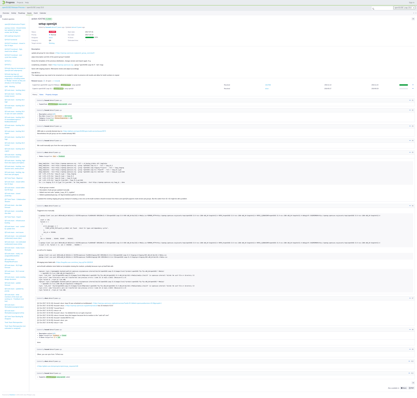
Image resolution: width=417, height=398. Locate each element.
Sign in (411, 2)
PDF (412, 388)
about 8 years (54, 373)
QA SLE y (8, 64)
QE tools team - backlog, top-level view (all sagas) (15, 173)
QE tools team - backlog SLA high (14, 101)
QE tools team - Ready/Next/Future (11, 260)
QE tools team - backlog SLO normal (15, 144)
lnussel (48, 27)
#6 (412, 206)
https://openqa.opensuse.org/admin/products (81, 305)
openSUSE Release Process (13, 7)
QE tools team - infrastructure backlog (15, 222)
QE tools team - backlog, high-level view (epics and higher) (15, 162)
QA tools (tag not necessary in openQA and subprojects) (15, 69)
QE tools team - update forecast (13, 284)
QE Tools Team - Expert (13, 217)
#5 (412, 152)
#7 (412, 298)
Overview (6, 13)
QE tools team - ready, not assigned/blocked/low (14, 255)
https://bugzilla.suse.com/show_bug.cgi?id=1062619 (75, 262)
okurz (51, 37)
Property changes (52, 94)
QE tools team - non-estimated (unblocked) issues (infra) (15, 243)
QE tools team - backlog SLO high (15, 138)
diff (54, 114)
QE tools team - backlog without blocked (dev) (13, 156)
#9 (412, 349)
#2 (412, 110)
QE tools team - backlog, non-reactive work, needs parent (15, 167)
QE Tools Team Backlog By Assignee (14, 318)
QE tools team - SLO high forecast (13, 266)
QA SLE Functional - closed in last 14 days (15, 44)
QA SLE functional (11, 39)
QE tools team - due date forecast (13, 206)
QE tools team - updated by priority (14, 290)
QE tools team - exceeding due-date (14, 212)
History (34, 94)
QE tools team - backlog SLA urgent (14, 132)
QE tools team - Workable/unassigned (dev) (14, 306)
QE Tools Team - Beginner (14, 178)
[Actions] (413, 85)
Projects (20, 2)
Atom (404, 388)
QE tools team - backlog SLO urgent (15, 150)
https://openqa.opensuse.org (63, 65)
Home (9, 2)
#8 (412, 329)
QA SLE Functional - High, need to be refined (14, 50)
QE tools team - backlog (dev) (15, 90)
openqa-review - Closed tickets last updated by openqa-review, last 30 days (15, 30)
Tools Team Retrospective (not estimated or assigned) (15, 327)
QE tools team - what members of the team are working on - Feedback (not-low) (14, 298)
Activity (13, 13)
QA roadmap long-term (12, 36)
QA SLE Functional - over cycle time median (13, 56)
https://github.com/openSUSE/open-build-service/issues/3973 (85, 131)
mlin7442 (268, 85)
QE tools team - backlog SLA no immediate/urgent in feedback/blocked (14, 119)
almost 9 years (56, 27)
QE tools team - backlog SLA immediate (14, 107)
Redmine (12, 395)
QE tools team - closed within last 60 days (15, 189)
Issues (29, 13)
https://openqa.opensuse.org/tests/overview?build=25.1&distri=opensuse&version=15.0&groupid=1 (128, 303)
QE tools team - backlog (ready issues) (13, 95)
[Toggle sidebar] (1, 16)
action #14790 (65, 85)
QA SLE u (8, 61)
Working (52, 43)
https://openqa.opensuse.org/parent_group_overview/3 (75, 53)
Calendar (43, 13)
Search (373, 8)
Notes (41, 94)
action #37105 (58, 88)
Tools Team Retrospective (13, 322)
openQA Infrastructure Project (15, 24)
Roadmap (21, 13)
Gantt (36, 13)
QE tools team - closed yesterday (12, 195)
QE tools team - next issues (14, 232)
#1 (412, 100)
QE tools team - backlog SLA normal (14, 126)
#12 (412, 373)
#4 (412, 140)
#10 (412, 361)
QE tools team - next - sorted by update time (15, 227)
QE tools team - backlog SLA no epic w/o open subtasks (14, 112)
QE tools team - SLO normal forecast (14, 272)
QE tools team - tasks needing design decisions (15, 278)
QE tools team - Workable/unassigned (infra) (14, 312)
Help (27, 2)
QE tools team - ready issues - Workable (15, 249)
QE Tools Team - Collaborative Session (15, 200)
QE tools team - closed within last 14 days (15, 183)
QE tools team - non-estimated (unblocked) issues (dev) (15, 237)
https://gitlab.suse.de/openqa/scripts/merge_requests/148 (58, 366)
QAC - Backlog (10, 86)
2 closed (56, 81)
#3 (412, 126)
